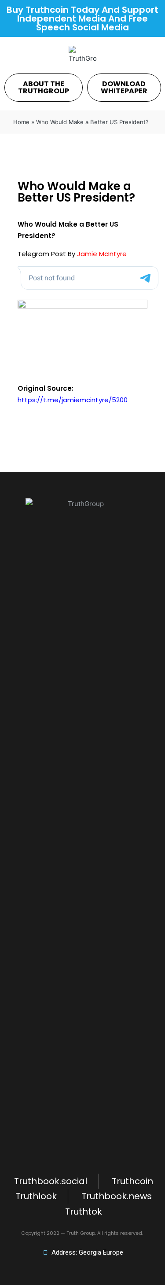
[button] (43, 87)
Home (21, 121)
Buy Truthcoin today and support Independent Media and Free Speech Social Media (82, 18)
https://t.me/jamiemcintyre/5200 (73, 399)
